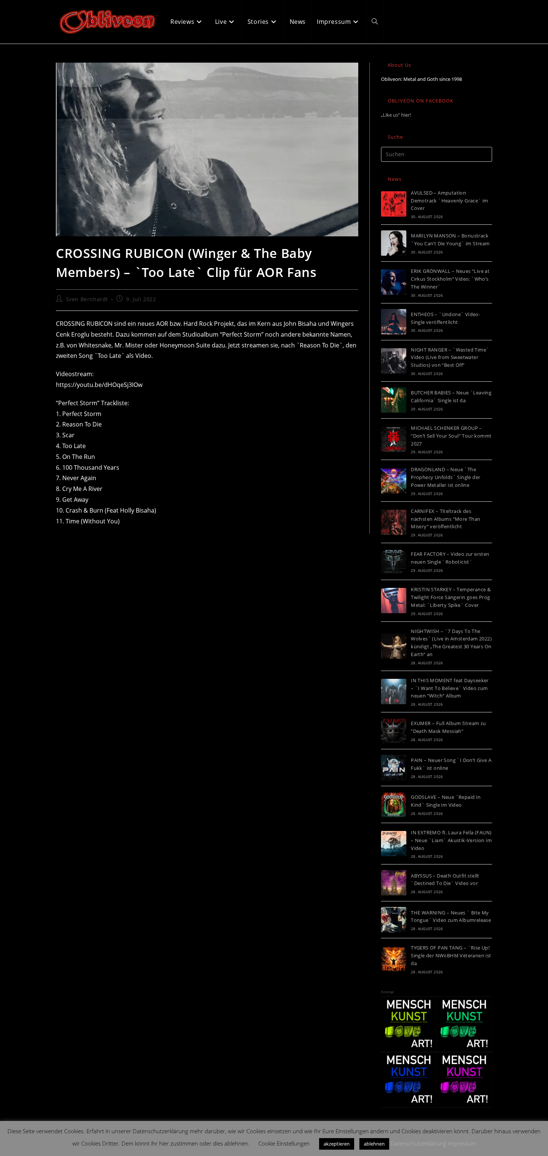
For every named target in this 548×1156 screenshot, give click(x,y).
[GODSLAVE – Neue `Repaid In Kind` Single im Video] (393, 804)
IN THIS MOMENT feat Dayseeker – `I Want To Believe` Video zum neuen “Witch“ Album (450, 688)
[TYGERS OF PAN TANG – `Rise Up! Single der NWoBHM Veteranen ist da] (393, 959)
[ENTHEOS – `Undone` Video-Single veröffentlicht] (393, 321)
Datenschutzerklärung (418, 1143)
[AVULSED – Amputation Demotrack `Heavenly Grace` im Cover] (393, 204)
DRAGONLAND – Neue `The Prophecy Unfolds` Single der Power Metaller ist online (445, 477)
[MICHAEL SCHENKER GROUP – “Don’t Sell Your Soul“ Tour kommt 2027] (393, 439)
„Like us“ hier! (396, 114)
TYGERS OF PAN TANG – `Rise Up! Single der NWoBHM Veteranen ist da (451, 955)
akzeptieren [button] (337, 1143)
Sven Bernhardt (87, 299)
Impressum (462, 1143)
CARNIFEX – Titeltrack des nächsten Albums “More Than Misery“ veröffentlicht (445, 519)
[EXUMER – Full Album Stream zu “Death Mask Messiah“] (393, 730)
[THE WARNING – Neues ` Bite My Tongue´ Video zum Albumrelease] (393, 919)
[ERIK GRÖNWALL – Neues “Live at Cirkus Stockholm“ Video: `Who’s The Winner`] (393, 282)
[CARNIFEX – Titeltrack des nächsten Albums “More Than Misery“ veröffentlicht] (393, 522)
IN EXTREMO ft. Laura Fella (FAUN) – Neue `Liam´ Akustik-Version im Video (451, 840)
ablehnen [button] (374, 1143)
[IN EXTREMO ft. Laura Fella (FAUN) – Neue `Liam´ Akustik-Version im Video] (393, 843)
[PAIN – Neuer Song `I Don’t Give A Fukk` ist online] (393, 767)
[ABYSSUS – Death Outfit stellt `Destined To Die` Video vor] (393, 882)
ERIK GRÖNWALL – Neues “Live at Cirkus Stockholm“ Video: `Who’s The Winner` (450, 279)
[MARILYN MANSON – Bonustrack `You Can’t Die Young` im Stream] (393, 243)
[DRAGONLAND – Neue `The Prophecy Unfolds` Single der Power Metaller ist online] (393, 481)
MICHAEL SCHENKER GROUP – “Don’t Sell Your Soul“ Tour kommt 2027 (451, 436)
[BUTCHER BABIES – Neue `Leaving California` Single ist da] (393, 400)
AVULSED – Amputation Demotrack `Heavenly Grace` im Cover (449, 200)
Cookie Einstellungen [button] (284, 1143)
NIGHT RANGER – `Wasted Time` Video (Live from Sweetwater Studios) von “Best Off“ (450, 357)
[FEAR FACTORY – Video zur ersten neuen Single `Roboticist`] (393, 561)
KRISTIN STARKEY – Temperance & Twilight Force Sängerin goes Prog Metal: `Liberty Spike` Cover (451, 597)
